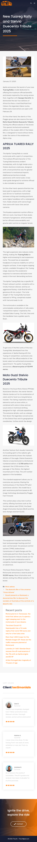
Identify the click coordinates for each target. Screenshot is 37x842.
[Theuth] (6, 3)
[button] (31, 3)
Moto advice (10, 587)
